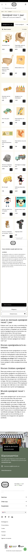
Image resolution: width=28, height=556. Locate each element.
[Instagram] (2, 517)
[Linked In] (12, 517)
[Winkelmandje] (25, 4)
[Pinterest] (5, 517)
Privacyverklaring (4, 525)
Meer (25, 19)
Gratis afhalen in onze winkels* (14, 1)
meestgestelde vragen (6, 462)
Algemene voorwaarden (6, 538)
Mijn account (6, 4)
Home (2, 11)
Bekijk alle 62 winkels (9, 449)
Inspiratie (4, 506)
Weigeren (14, 309)
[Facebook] (9, 517)
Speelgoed (10, 11)
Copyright (3, 535)
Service (4, 497)
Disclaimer (3, 531)
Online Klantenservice (6, 470)
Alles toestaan (7, 304)
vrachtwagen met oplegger (7, 358)
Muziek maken (14, 406)
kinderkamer (21, 386)
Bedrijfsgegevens (4, 521)
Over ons (4, 501)
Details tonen (13, 313)
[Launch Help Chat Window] (25, 549)
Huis (6, 11)
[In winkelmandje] (11, 50)
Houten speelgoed (19, 24)
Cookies (3, 528)
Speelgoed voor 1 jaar (7, 24)
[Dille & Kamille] (14, 4)
